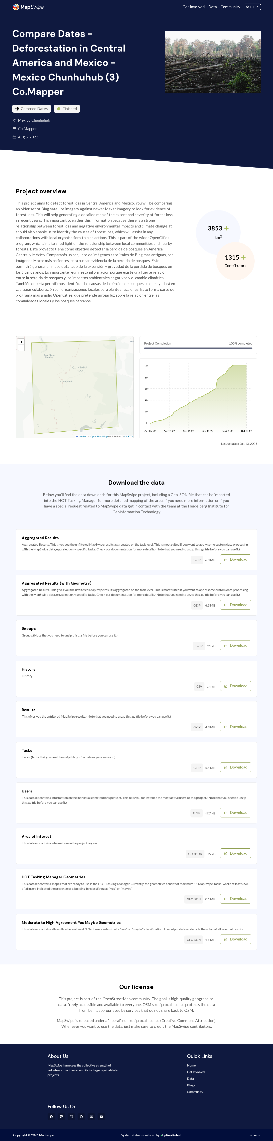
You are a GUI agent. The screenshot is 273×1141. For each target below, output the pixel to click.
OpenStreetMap (99, 436)
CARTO (128, 436)
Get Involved (193, 6)
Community (230, 6)
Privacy (254, 1135)
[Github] (81, 1116)
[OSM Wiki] (91, 1116)
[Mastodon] (61, 1116)
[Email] (101, 1116)
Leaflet (82, 436)
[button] (21, 342)
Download (238, 559)
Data (212, 6)
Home (191, 1065)
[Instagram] (71, 1116)
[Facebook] (51, 1116)
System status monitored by (140, 1135)
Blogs (191, 1085)
